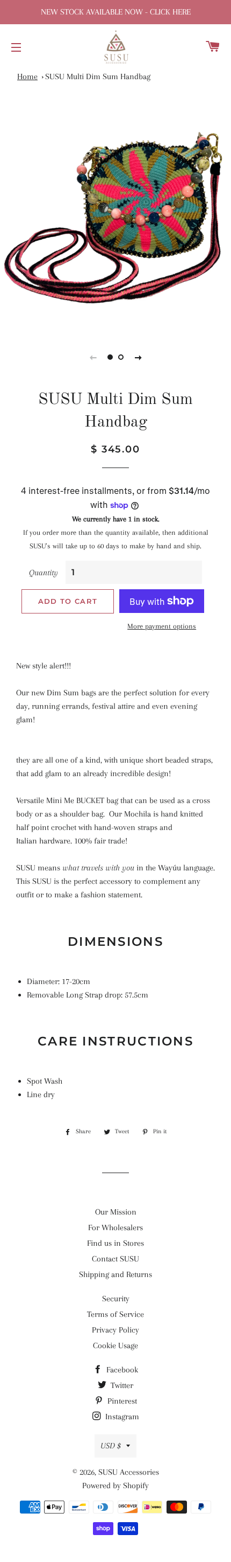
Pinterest (121, 1401)
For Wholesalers (115, 1227)
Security (115, 1298)
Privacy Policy (115, 1330)
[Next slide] (138, 357)
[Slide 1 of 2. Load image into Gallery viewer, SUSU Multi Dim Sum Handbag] (110, 357)
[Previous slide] (93, 357)
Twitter (121, 1385)
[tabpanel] (115, 216)
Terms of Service (115, 1314)
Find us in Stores (115, 1243)
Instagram (121, 1416)
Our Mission (115, 1212)
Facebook (121, 1370)
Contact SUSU (115, 1259)
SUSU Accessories (128, 1472)
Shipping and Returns (115, 1274)
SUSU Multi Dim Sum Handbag (97, 76)
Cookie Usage (115, 1345)
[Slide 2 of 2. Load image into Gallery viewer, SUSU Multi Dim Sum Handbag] (121, 357)
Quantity (43, 572)
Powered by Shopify (115, 1485)
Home (27, 76)
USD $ (110, 1446)
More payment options (161, 626)
